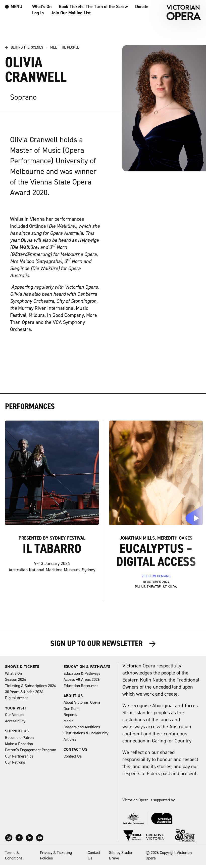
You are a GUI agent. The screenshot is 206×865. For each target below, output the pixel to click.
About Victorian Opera (82, 702)
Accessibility (15, 721)
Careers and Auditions (82, 727)
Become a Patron (19, 737)
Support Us (17, 731)
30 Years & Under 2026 (24, 691)
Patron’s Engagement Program (30, 750)
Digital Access (16, 697)
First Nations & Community (86, 733)
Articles (70, 739)
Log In (38, 13)
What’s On (42, 7)
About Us (73, 695)
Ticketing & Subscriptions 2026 (30, 685)
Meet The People (64, 47)
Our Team (72, 708)
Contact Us (75, 749)
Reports (70, 714)
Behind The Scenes (26, 47)
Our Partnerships (19, 756)
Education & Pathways (87, 666)
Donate (141, 7)
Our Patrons (15, 762)
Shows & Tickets (22, 666)
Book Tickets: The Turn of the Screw (93, 7)
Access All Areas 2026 (82, 679)
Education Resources (81, 685)
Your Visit (15, 708)
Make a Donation (19, 743)
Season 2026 (15, 679)
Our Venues (14, 714)
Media (69, 721)
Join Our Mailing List (71, 13)
